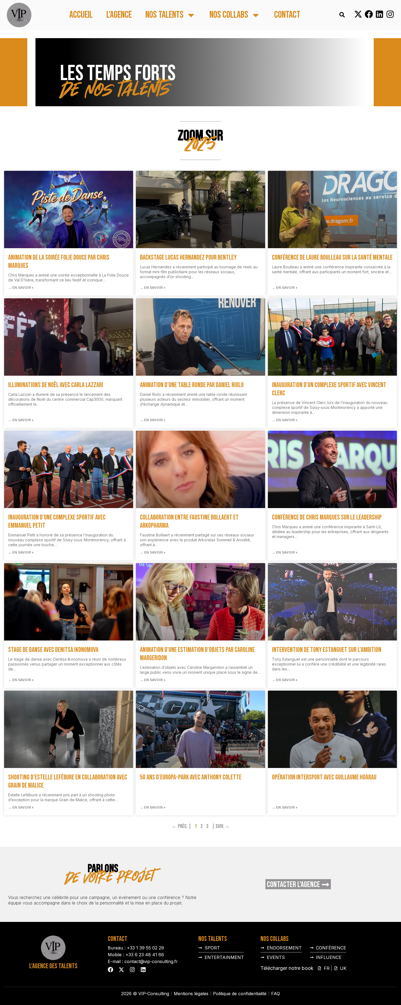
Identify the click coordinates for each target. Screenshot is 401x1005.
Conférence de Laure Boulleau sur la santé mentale (332, 257)
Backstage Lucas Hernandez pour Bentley (188, 257)
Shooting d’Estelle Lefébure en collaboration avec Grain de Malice (67, 781)
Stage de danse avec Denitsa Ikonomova (53, 650)
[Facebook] (369, 14)
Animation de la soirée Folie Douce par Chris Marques (58, 261)
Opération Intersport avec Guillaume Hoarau (324, 777)
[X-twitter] (358, 14)
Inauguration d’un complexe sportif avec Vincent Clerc (329, 389)
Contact (287, 15)
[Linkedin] (379, 14)
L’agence (119, 15)
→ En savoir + (21, 288)
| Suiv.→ (221, 826)
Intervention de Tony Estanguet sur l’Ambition (326, 650)
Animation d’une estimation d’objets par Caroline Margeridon (197, 654)
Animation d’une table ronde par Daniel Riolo (192, 385)
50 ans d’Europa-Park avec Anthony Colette (190, 777)
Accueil (81, 15)
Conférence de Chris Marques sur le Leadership (327, 517)
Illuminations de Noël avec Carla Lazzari (55, 385)
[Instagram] (390, 14)
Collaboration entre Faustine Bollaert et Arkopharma (189, 521)
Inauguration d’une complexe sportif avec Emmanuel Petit (57, 521)
